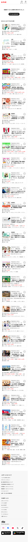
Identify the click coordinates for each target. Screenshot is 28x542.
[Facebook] (8, 528)
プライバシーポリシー (5, 479)
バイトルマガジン (4, 507)
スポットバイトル (4, 500)
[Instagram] (3, 528)
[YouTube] (13, 528)
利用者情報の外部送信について (7, 484)
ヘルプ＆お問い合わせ (5, 477)
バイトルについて (4, 491)
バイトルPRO (4, 509)
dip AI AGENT (4, 505)
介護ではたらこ (4, 516)
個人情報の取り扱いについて (7, 482)
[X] (18, 528)
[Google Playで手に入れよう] (19, 533)
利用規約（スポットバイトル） (7, 486)
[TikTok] (22, 528)
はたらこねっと (4, 511)
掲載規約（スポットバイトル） (7, 488)
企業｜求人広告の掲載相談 (6, 493)
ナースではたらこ (4, 514)
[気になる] (24, 25)
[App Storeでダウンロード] (6, 533)
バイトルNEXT (4, 503)
